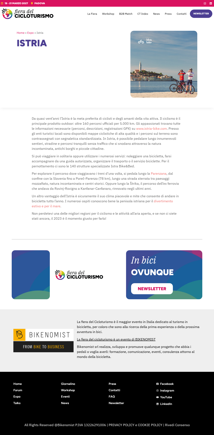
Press (168, 13)
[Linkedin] (210, 3)
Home (20, 33)
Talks (16, 403)
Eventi (65, 396)
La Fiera (92, 13)
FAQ (112, 396)
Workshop (108, 13)
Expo (30, 33)
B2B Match (125, 13)
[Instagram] (204, 3)
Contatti (182, 13)
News (156, 13)
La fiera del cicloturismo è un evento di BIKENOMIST (116, 339)
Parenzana (159, 173)
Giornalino (68, 384)
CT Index (142, 13)
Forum (17, 390)
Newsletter (116, 403)
